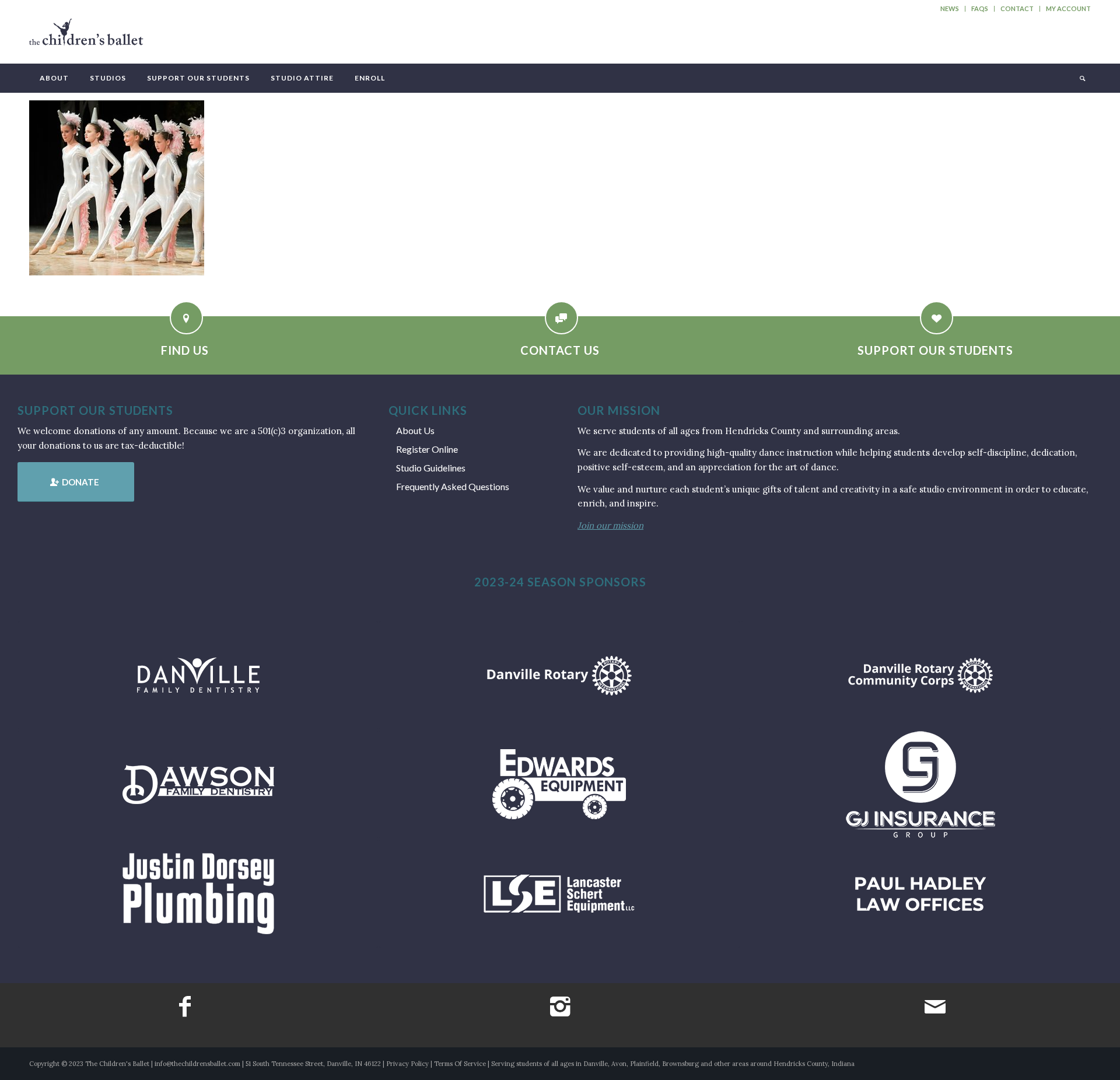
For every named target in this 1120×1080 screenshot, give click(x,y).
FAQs (979, 8)
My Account (1068, 8)
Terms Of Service (460, 1064)
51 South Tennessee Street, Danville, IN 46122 (313, 1064)
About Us (415, 430)
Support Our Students (935, 350)
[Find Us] (186, 317)
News (949, 8)
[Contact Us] (561, 317)
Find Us (185, 350)
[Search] (1081, 78)
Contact (1017, 8)
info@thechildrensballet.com (197, 1064)
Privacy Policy (407, 1064)
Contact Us (560, 350)
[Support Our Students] (936, 317)
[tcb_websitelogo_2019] (86, 37)
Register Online (427, 449)
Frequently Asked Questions (452, 486)
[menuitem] (950, 9)
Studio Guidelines (431, 467)
